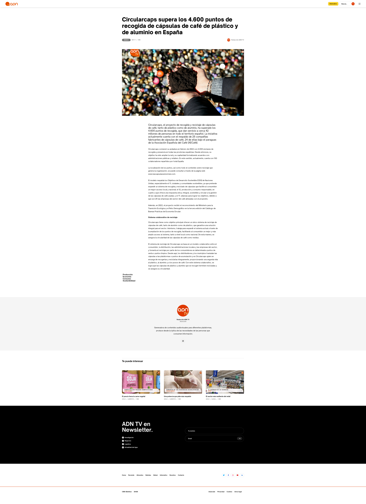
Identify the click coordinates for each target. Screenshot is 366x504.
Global (155, 475)
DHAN (136, 491)
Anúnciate (212, 491)
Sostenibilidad (129, 281)
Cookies (229, 491)
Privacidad (220, 491)
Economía (127, 277)
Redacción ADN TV (183, 319)
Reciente (131, 475)
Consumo (127, 279)
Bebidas (126, 40)
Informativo (163, 475)
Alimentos (140, 475)
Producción (128, 275)
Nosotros (173, 475)
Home (124, 475)
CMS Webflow (127, 491)
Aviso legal (238, 491)
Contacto (181, 475)
